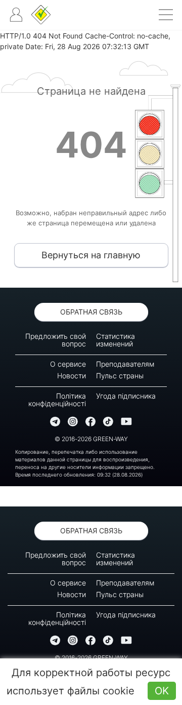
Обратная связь (91, 311)
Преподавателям (125, 364)
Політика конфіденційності (57, 399)
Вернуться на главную (91, 255)
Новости (71, 375)
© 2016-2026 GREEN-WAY (91, 439)
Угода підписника (126, 396)
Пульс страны (120, 375)
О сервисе (68, 364)
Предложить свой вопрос (55, 339)
